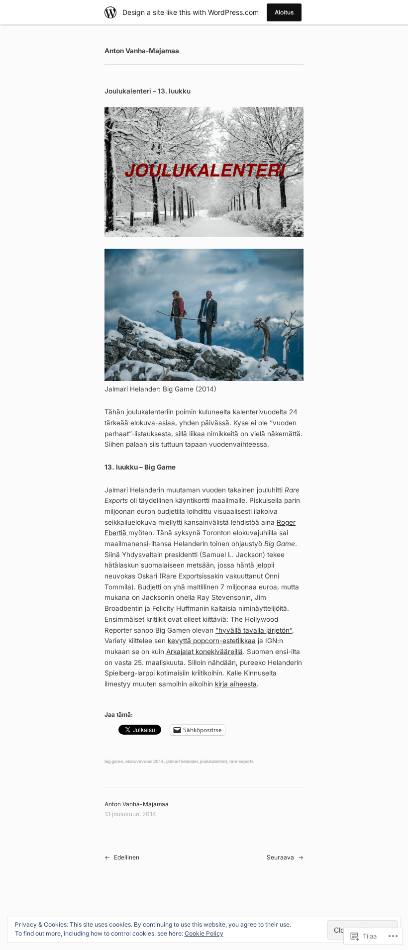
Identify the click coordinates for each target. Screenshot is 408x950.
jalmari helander (182, 761)
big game (113, 761)
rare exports (241, 761)
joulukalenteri (213, 761)
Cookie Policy (204, 933)
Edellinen (126, 857)
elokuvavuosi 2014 (144, 761)
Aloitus (284, 12)
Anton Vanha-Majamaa (141, 51)
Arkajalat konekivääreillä (204, 652)
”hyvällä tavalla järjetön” (253, 630)
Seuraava (280, 857)
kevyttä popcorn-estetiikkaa (212, 641)
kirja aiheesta (236, 684)
